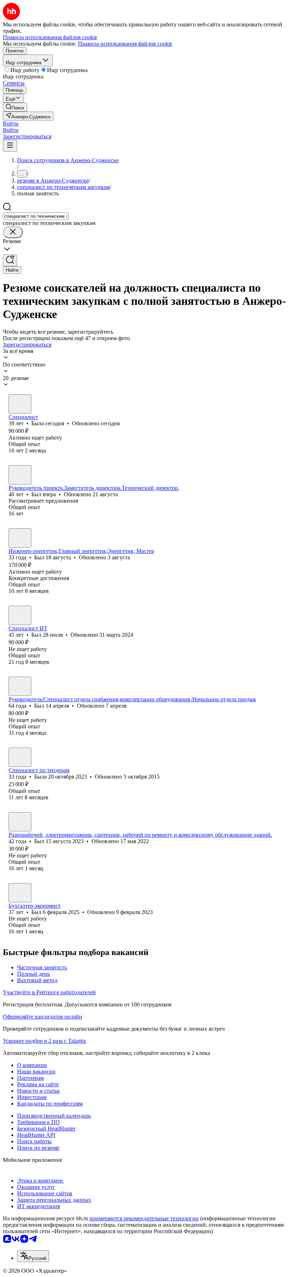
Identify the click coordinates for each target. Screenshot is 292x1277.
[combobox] (36, 216)
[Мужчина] (20, 474)
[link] (15, 107)
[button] (11, 123)
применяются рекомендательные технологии (144, 1218)
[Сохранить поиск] (10, 260)
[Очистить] (13, 232)
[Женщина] (20, 404)
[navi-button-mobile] (10, 146)
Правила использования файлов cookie (125, 44)
